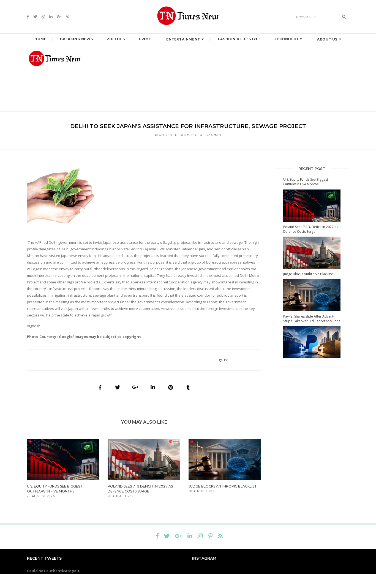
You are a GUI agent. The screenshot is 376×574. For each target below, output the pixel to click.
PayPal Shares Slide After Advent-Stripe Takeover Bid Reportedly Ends (311, 318)
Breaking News (76, 39)
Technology (288, 39)
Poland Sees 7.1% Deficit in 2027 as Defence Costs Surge (310, 229)
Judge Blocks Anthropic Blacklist (223, 486)
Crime (145, 39)
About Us (327, 39)
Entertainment (183, 39)
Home (40, 39)
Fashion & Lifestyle (239, 39)
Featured (163, 135)
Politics (116, 39)
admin (216, 135)
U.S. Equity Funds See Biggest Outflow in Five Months (305, 181)
